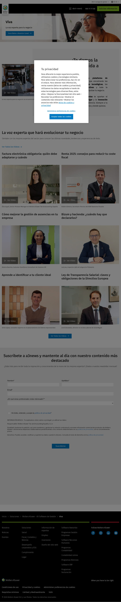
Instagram (101, 533)
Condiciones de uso (10, 587)
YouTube (116, 533)
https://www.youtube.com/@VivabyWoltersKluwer (20, 33)
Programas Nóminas (69, 560)
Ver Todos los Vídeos (10, 147)
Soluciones (14, 516)
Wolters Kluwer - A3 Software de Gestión (39, 516)
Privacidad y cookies (31, 587)
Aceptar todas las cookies (61, 117)
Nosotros (5, 528)
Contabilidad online (69, 555)
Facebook (93, 533)
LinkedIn (108, 533)
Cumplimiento (28, 552)
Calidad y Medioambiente (34, 592)
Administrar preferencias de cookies (61, 111)
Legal (24, 557)
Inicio (4, 516)
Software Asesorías (69, 528)
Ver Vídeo (11, 93)
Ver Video (71, 321)
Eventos (5, 537)
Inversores (46, 540)
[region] (61, 91)
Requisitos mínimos (10, 592)
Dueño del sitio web (50, 545)
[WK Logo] (11, 580)
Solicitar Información (108, 8)
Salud (24, 532)
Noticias (5, 532)
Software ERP (66, 565)
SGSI (51, 592)
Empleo (45, 535)
